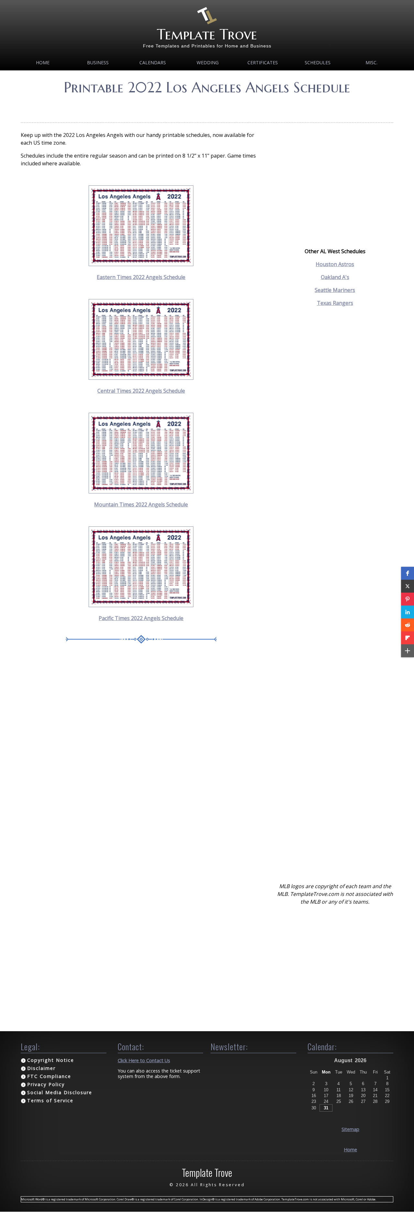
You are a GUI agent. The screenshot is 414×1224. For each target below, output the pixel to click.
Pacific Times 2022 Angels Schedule (141, 618)
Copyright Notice (50, 1060)
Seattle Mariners (335, 290)
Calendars (152, 62)
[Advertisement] (207, 106)
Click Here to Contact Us (144, 1060)
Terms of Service (50, 1100)
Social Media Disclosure (59, 1092)
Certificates (262, 62)
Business (98, 62)
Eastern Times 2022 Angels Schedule (141, 277)
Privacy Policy (46, 1084)
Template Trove (207, 34)
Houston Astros (335, 264)
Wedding (208, 62)
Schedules (318, 62)
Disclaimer (41, 1068)
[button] (407, 573)
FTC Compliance (49, 1076)
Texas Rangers (335, 302)
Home (42, 62)
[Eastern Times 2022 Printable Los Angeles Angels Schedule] (141, 264)
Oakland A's (335, 277)
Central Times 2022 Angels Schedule (141, 390)
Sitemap (350, 1129)
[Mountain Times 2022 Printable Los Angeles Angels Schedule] (141, 491)
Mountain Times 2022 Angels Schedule (141, 504)
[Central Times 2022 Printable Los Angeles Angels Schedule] (141, 377)
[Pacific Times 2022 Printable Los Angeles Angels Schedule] (141, 605)
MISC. (371, 62)
